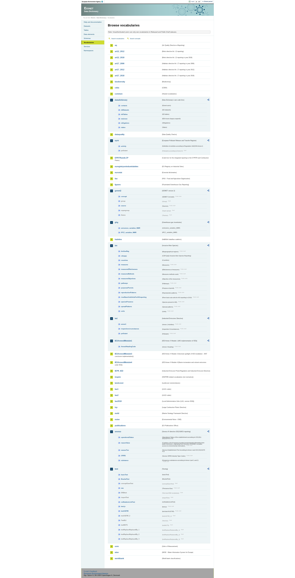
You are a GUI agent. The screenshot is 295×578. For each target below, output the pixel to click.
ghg (116, 222)
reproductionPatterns (128, 292)
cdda (117, 88)
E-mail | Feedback (90, 571)
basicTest (124, 475)
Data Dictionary (101, 17)
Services (87, 46)
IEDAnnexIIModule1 (123, 341)
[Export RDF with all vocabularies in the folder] (208, 100)
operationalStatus (127, 437)
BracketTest (125, 479)
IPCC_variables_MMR (128, 232)
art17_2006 (119, 63)
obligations (125, 123)
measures (124, 265)
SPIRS (123, 456)
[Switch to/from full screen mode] (199, 1)
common (118, 94)
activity (123, 146)
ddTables (124, 114)
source (123, 206)
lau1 (116, 389)
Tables (86, 30)
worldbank (119, 558)
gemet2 (118, 191)
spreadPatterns (126, 306)
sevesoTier (125, 450)
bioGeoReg (125, 251)
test (116, 469)
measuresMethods (127, 274)
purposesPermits (127, 288)
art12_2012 (119, 51)
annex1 (123, 324)
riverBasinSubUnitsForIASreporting (133, 297)
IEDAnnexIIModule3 (123, 354)
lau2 (116, 395)
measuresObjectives (128, 278)
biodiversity (120, 82)
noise (117, 419)
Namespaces (88, 50)
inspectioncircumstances (130, 329)
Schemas (87, 38)
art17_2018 (119, 76)
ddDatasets (125, 110)
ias (116, 245)
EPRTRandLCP (121, 158)
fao (116, 179)
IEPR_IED (119, 371)
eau (122, 488)
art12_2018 (119, 57)
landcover (119, 383)
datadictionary (121, 100)
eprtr (117, 141)
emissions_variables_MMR (130, 228)
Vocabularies (89, 42)
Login (192, 1)
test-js (123, 506)
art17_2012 (119, 70)
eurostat (118, 172)
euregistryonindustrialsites (126, 166)
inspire (118, 377)
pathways (124, 283)
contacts (124, 105)
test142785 (124, 511)
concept (124, 196)
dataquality (119, 134)
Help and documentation (93, 22)
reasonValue (125, 443)
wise (117, 552)
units (123, 311)
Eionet (93, 17)
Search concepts (135, 38)
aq (116, 45)
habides (118, 239)
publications (120, 426)
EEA (93, 1)
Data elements (89, 34)
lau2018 (118, 401)
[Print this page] (196, 1)
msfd (117, 413)
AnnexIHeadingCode (128, 346)
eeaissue (124, 119)
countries (124, 260)
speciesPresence (127, 302)
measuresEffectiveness (129, 269)
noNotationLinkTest (128, 502)
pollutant (124, 333)
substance (124, 460)
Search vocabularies (117, 38)
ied (116, 318)
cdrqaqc (124, 256)
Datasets (87, 26)
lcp (116, 407)
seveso (118, 432)
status (123, 127)
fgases (118, 185)
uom (117, 546)
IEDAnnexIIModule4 (123, 362)
